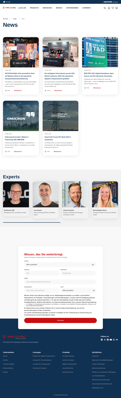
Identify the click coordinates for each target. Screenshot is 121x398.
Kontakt (8, 2)
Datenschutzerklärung (88, 302)
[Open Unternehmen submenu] (80, 8)
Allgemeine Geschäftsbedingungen (102, 360)
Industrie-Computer (68, 360)
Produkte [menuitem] (34, 8)
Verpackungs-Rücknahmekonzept (102, 384)
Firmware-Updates (8, 364)
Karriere (5, 360)
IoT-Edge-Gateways (68, 356)
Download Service (67, 372)
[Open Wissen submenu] (63, 8)
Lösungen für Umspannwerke (41, 364)
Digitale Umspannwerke (69, 364)
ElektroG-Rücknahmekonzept (101, 379)
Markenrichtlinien (8, 368)
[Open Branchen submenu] (53, 8)
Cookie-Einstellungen (98, 364)
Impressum (95, 356)
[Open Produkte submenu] (40, 8)
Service (5, 356)
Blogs (15, 18)
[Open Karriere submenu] (92, 8)
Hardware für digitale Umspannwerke (44, 356)
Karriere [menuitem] (86, 8)
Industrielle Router (67, 368)
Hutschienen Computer (40, 368)
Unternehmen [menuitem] (72, 8)
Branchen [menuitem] (47, 8)
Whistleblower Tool (97, 388)
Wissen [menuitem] (59, 8)
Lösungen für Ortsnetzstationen (42, 360)
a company (110, 2)
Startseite (5, 18)
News (23, 18)
